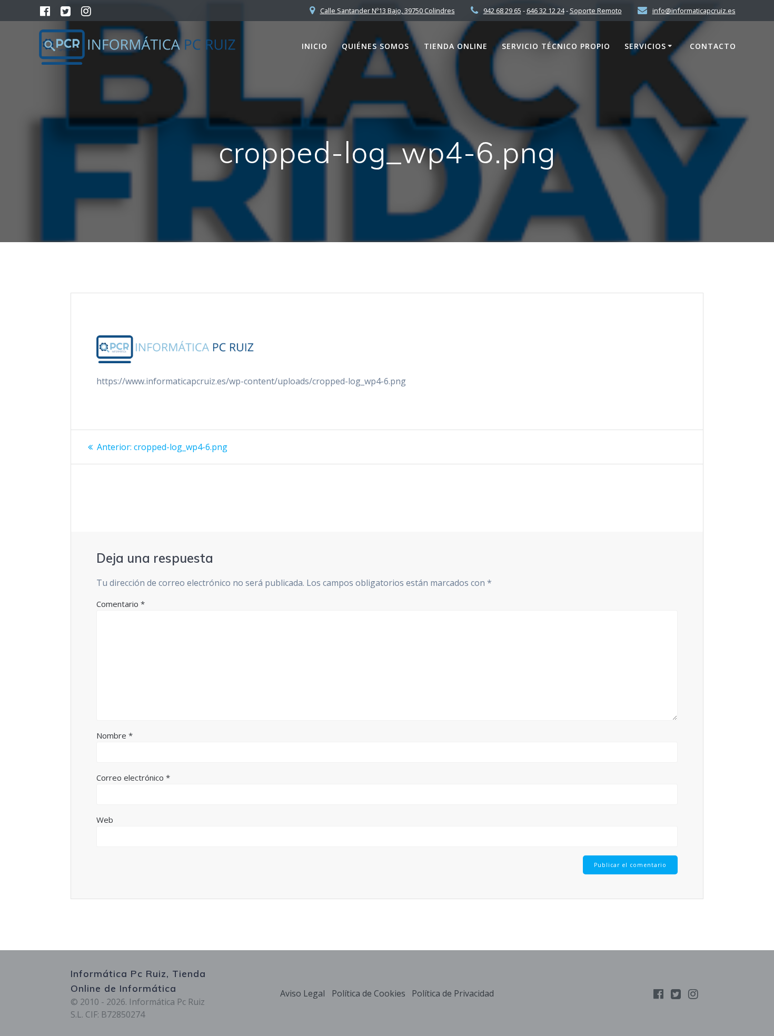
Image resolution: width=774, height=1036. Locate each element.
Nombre (114, 735)
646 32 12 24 (545, 10)
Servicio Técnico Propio (556, 46)
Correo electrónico (133, 777)
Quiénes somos (375, 46)
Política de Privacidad (453, 993)
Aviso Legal (302, 993)
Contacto (713, 46)
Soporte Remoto (596, 10)
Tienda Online (456, 46)
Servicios (645, 46)
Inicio (315, 46)
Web (104, 819)
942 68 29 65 (502, 10)
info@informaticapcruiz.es (694, 10)
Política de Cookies (368, 993)
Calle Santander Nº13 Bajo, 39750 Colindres (387, 10)
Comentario (120, 604)
